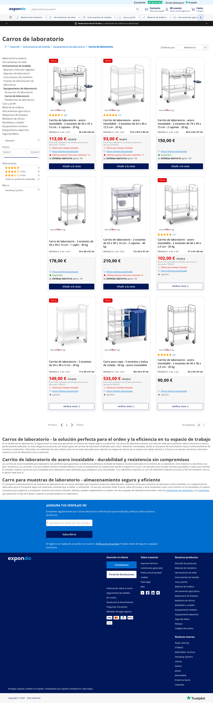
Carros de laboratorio (17, 96)
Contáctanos (122, 564)
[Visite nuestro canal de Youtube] (142, 593)
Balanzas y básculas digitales (19, 69)
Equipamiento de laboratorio (20, 88)
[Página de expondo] (6, 46)
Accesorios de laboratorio (19, 92)
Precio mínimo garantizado (65, 151)
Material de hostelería (14, 58)
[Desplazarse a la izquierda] (6, 23)
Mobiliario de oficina (13, 118)
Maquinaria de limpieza (15, 115)
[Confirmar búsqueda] (137, 9)
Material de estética (13, 107)
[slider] (4, 157)
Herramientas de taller (14, 62)
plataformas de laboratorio (179, 490)
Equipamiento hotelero (15, 126)
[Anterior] (61, 425)
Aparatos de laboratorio (16, 73)
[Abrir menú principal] (10, 17)
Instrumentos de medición (17, 77)
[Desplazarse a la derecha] (206, 23)
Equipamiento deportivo (15, 130)
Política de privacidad (107, 543)
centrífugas (203, 490)
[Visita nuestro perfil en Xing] (158, 593)
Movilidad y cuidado (13, 122)
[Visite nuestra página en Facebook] (147, 593)
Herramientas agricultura (16, 111)
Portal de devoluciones (121, 574)
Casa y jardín (9, 103)
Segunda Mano (10, 133)
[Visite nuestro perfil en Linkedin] (153, 593)
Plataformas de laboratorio (19, 99)
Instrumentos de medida (16, 65)
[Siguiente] (71, 425)
